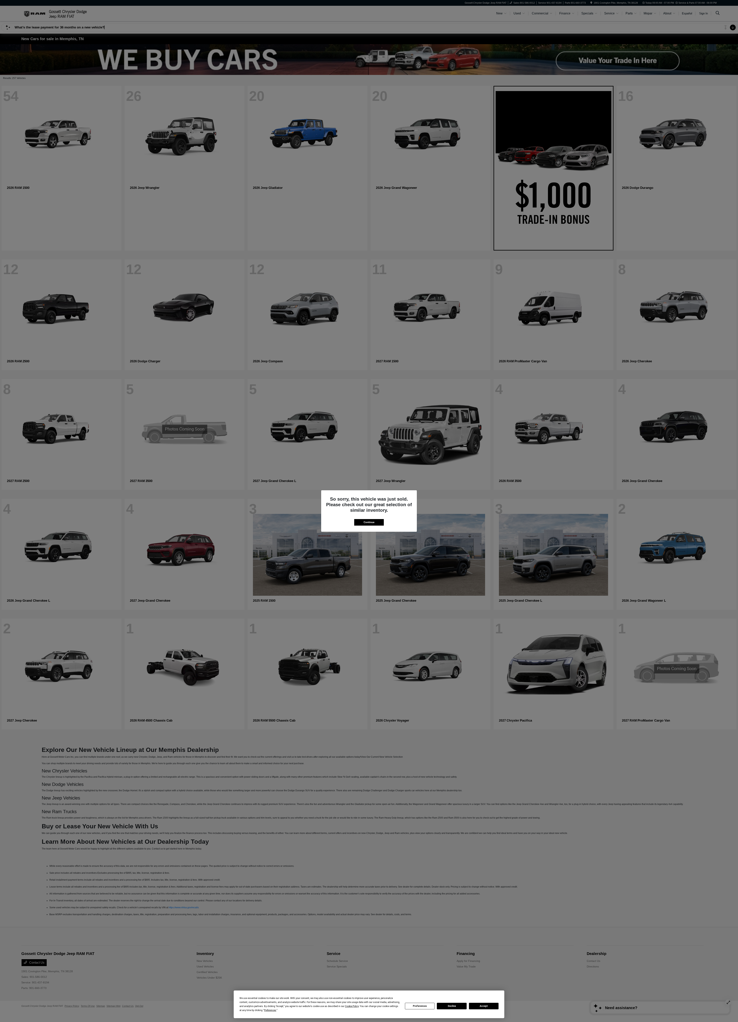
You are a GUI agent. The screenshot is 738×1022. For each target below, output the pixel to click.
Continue (369, 522)
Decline (452, 1006)
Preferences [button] (270, 1010)
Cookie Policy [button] (352, 1006)
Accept (484, 1006)
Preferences (420, 1006)
